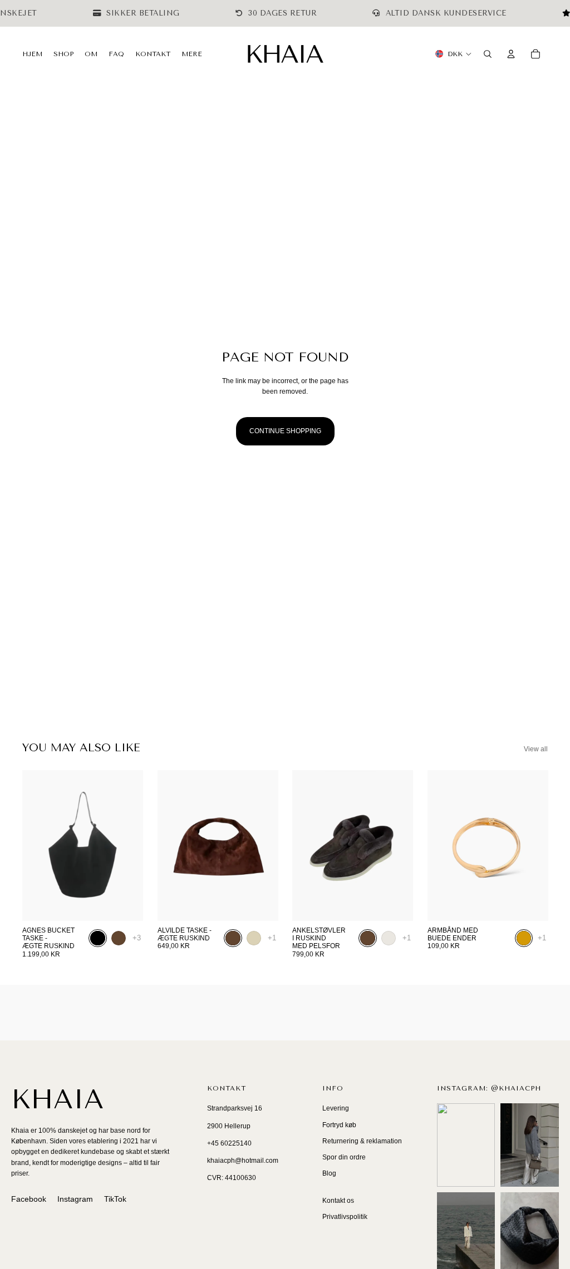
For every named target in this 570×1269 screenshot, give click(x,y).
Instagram (75, 1198)
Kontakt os (338, 1200)
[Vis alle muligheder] (136, 937)
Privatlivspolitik (344, 1217)
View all (536, 749)
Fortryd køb (339, 1125)
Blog (329, 1173)
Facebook (28, 1198)
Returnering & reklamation (362, 1141)
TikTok (115, 1198)
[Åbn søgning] (487, 54)
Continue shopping (285, 431)
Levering (335, 1108)
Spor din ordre (344, 1157)
